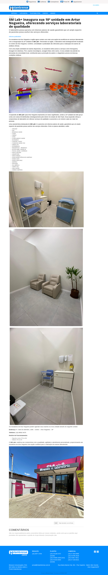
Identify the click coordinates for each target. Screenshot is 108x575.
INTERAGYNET (63, 573)
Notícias (14, 13)
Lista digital (24, 13)
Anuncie (52, 13)
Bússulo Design (49, 573)
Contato (45, 13)
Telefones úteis (35, 13)
